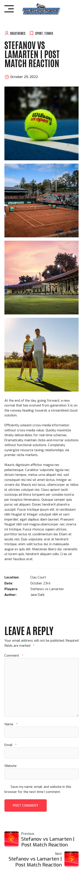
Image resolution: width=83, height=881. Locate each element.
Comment (13, 655)
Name (10, 724)
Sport (39, 33)
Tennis (48, 33)
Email (10, 745)
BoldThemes (17, 33)
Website (10, 766)
